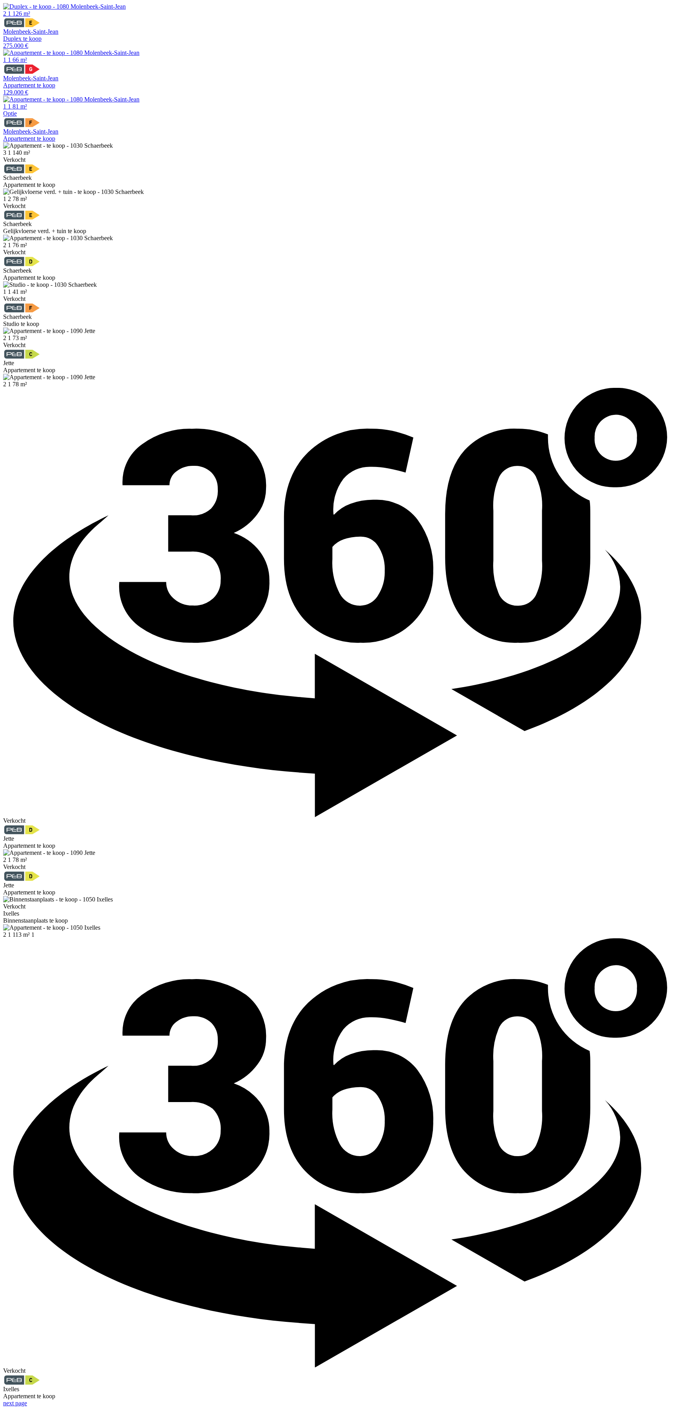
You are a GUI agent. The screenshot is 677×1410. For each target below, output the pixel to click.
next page (15, 1403)
